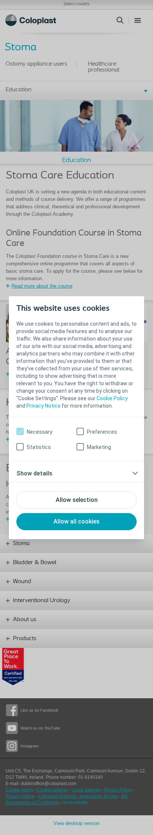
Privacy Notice (43, 406)
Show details (34, 473)
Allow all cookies (76, 521)
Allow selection (77, 499)
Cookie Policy (112, 398)
